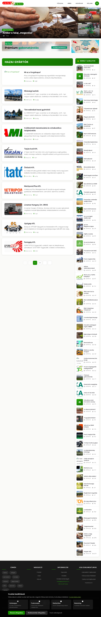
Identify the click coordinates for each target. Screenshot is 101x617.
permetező (6, 577)
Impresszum (89, 582)
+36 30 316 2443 (63, 584)
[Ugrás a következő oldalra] (45, 263)
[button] (89, 15)
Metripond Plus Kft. (32, 186)
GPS (4, 585)
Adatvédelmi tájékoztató (89, 572)
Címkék (13, 567)
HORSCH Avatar (84, 18)
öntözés (5, 581)
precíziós (12, 585)
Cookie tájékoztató (75, 597)
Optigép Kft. (29, 223)
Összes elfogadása (16, 613)
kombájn (15, 577)
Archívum (79, 3)
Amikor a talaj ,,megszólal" (18, 32)
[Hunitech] (85, 46)
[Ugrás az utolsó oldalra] (50, 263)
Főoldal (60, 3)
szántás (5, 590)
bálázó (20, 585)
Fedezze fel (83, 33)
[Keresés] (97, 3)
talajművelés (15, 581)
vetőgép (13, 572)
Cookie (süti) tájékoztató (89, 579)
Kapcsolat (64, 572)
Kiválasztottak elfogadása (36, 613)
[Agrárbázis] (13, 3)
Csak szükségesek (56, 613)
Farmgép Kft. (30, 242)
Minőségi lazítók (31, 91)
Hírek (69, 3)
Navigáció (38, 567)
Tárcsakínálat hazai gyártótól (37, 110)
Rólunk (90, 3)
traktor (5, 572)
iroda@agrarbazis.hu (63, 581)
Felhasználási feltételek (89, 575)
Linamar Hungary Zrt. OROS (36, 205)
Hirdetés (64, 575)
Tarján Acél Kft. (31, 149)
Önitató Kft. (29, 167)
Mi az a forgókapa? (32, 72)
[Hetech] (36, 46)
